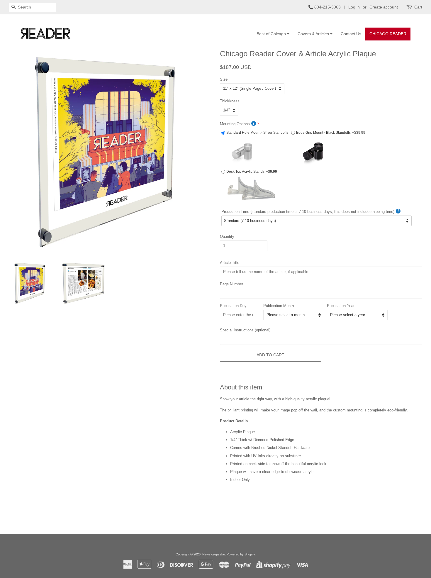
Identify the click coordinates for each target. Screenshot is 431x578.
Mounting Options (235, 124)
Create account (383, 7)
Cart (418, 7)
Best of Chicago (272, 33)
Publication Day (233, 306)
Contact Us (351, 33)
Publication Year (340, 306)
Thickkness (230, 101)
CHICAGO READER (387, 33)
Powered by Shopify (241, 554)
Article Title (229, 262)
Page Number (231, 284)
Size (224, 79)
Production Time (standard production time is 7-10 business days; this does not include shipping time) (307, 211)
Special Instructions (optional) (245, 330)
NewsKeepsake (213, 554)
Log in (354, 7)
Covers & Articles (314, 33)
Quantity (227, 236)
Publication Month (278, 306)
